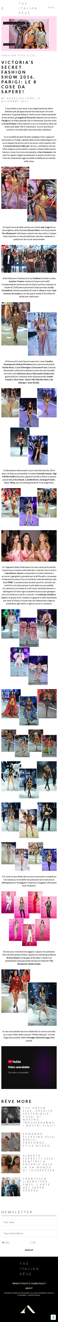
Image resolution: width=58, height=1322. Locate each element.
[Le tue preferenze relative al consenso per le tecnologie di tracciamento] (53, 1317)
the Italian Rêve (24, 1293)
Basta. (37, 1295)
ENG (7, 1242)
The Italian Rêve (28, 8)
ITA (33, 1242)
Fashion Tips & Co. (18, 55)
